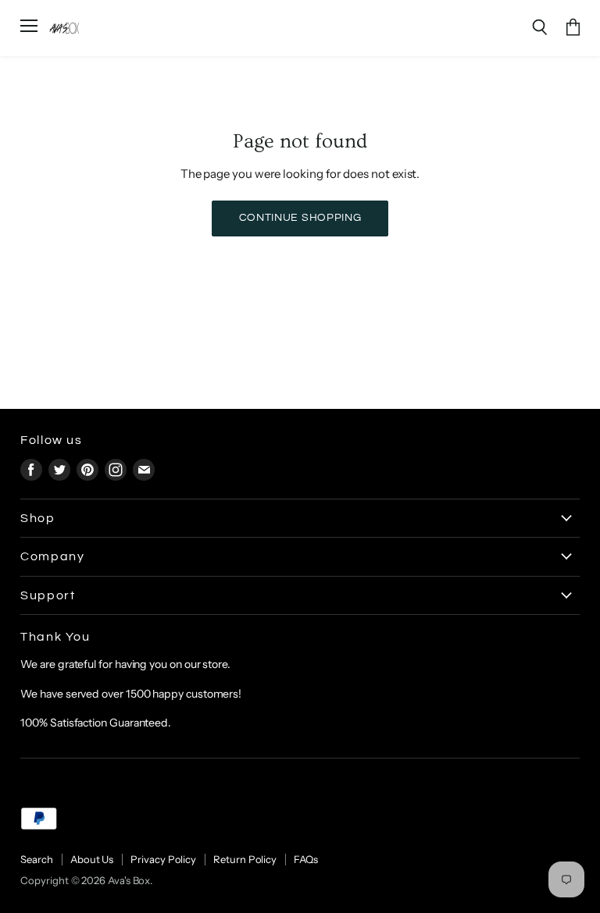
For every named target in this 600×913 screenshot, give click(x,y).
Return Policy (245, 859)
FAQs (306, 859)
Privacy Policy (163, 859)
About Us (91, 859)
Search (36, 859)
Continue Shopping (300, 217)
